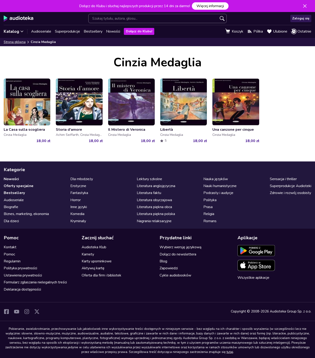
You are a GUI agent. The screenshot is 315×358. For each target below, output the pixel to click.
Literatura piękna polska (156, 213)
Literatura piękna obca (154, 206)
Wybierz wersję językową (180, 247)
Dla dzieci (11, 221)
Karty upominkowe (97, 261)
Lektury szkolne (149, 179)
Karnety (88, 254)
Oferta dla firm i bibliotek (101, 275)
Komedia (77, 213)
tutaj (229, 352)
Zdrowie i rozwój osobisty (290, 192)
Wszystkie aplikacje (253, 277)
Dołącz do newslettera (178, 254)
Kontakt (10, 247)
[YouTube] (16, 311)
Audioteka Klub (94, 247)
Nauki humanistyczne (220, 185)
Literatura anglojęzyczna (156, 185)
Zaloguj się (300, 18)
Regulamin (12, 261)
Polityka (210, 200)
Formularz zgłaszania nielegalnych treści (35, 282)
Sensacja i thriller (283, 179)
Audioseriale (41, 31)
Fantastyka (79, 192)
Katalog (11, 31)
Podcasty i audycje (218, 192)
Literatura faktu (149, 192)
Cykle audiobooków (175, 275)
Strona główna (15, 42)
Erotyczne (78, 185)
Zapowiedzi (169, 268)
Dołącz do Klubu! (139, 31)
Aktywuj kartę (93, 268)
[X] (37, 311)
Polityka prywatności (20, 268)
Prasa (208, 206)
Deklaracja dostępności (22, 289)
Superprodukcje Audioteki (290, 185)
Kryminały (78, 221)
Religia (208, 213)
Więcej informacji (210, 6)
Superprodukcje (67, 31)
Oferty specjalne (18, 185)
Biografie (11, 206)
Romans (210, 221)
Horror (75, 200)
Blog (163, 261)
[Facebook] (6, 311)
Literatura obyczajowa (154, 200)
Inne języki (78, 206)
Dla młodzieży (81, 179)
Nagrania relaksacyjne (154, 221)
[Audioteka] (18, 18)
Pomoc (9, 254)
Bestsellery (93, 31)
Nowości (113, 31)
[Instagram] (27, 311)
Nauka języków (215, 179)
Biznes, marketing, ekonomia (26, 213)
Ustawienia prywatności (23, 275)
